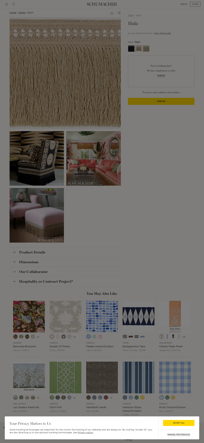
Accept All (179, 423)
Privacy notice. (85, 432)
